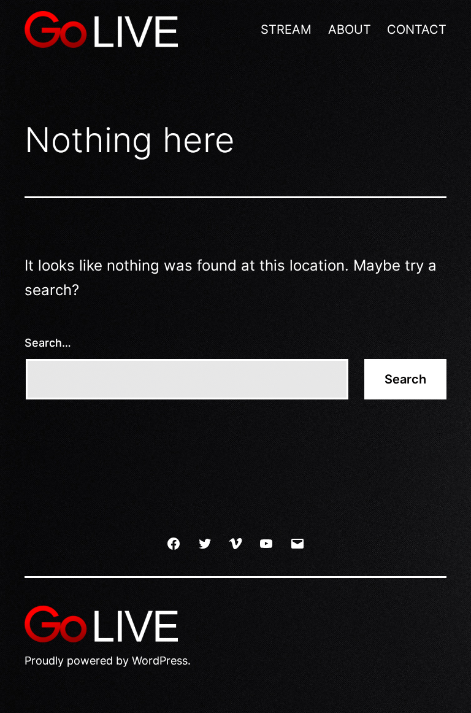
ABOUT (349, 29)
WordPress (160, 660)
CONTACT (416, 29)
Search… (48, 342)
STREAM (286, 29)
